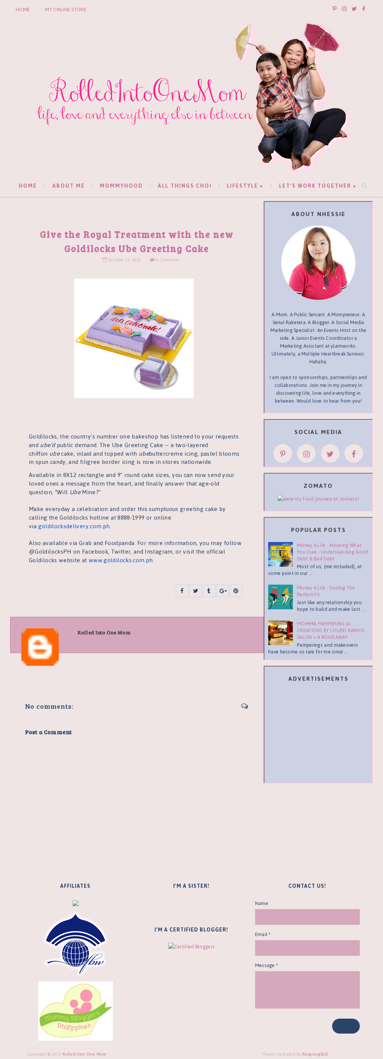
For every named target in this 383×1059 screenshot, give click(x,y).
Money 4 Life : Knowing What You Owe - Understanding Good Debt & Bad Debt (332, 552)
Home (23, 9)
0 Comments (167, 260)
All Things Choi (185, 186)
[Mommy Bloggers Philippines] (75, 1010)
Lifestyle (242, 186)
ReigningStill (315, 1054)
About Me (68, 186)
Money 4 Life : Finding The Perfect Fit (326, 591)
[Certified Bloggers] (191, 946)
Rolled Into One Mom (84, 1054)
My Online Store (65, 9)
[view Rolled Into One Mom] (318, 498)
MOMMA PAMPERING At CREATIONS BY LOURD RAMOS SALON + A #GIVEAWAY (330, 630)
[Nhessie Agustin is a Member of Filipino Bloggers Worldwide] (75, 943)
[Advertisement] (324, 734)
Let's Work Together (315, 186)
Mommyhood (121, 186)
